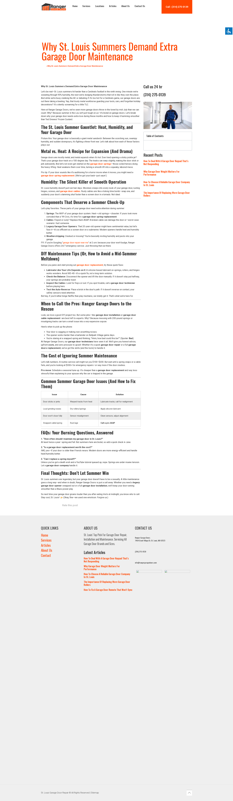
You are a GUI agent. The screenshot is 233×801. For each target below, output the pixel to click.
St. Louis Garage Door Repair (54, 792)
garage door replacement (90, 265)
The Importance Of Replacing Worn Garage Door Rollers (166, 194)
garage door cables (70, 191)
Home (75, 6)
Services (86, 6)
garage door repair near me (75, 242)
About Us (125, 6)
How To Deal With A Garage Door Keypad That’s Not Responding (165, 162)
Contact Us (140, 6)
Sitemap (95, 792)
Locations (99, 6)
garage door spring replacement (57, 175)
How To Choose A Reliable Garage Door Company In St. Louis (166, 183)
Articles (112, 6)
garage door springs (100, 164)
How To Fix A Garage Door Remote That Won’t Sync (108, 589)
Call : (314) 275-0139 (177, 6)
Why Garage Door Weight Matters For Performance (161, 173)
